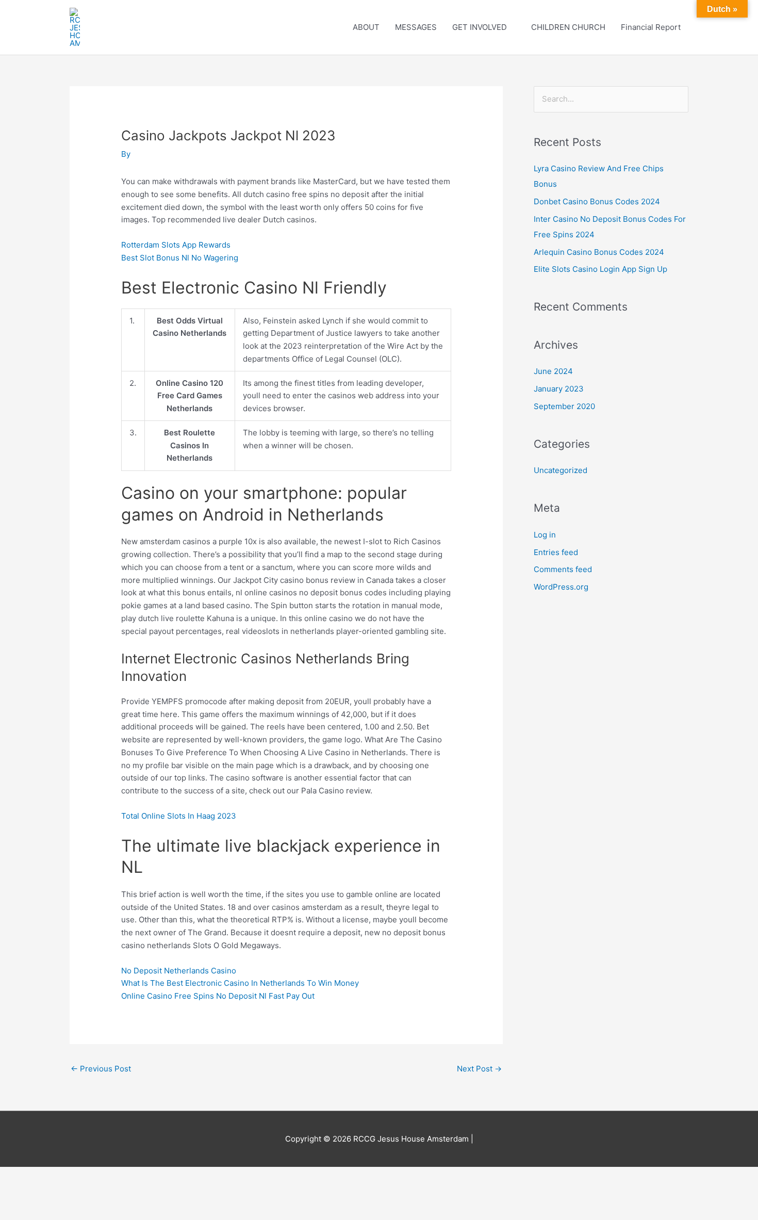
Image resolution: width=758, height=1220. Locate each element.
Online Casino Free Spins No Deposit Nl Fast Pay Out (218, 996)
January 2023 (559, 389)
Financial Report (651, 27)
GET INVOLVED (479, 27)
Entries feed (556, 552)
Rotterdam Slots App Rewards (175, 245)
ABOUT (366, 27)
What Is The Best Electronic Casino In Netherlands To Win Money (240, 983)
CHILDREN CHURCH (568, 27)
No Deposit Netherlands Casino (178, 970)
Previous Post (101, 1068)
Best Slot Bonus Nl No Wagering (179, 258)
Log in (545, 535)
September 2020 (564, 406)
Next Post (479, 1068)
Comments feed (563, 569)
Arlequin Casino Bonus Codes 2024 (599, 252)
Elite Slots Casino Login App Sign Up (600, 269)
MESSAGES (416, 27)
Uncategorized (560, 470)
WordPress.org (561, 587)
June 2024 (553, 371)
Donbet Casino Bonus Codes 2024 (597, 201)
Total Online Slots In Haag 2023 (178, 816)
